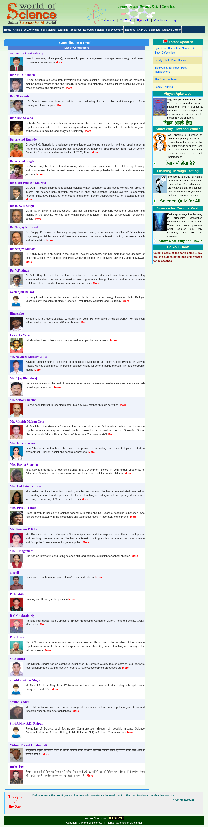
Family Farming (164, 86)
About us (109, 20)
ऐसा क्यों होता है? (180, 163)
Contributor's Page (128, 6)
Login (175, 20)
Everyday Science (93, 29)
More (59, 62)
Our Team (126, 20)
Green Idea (168, 6)
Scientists (154, 29)
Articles (17, 29)
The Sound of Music (166, 79)
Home (7, 29)
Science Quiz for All (180, 200)
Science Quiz (149, 6)
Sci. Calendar (48, 29)
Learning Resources (70, 29)
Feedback (143, 20)
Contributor (160, 20)
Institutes (130, 29)
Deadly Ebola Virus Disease (171, 60)
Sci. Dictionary (114, 29)
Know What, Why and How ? (180, 241)
